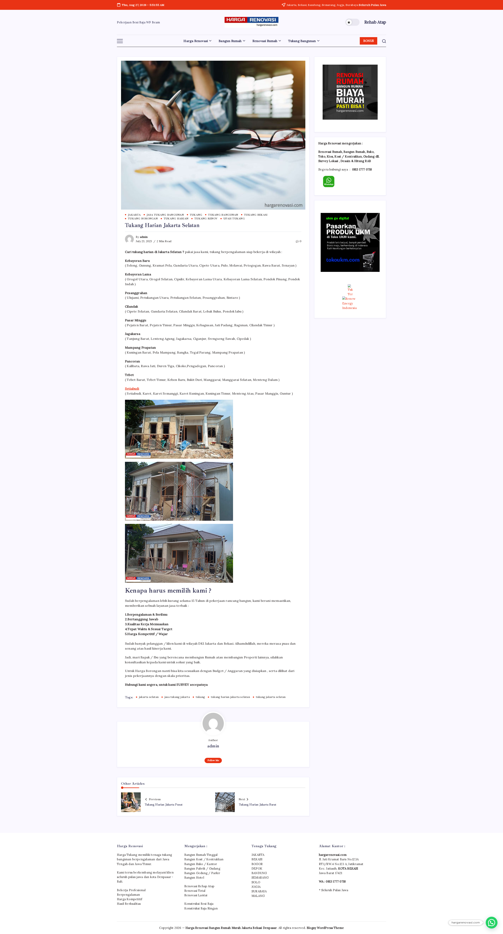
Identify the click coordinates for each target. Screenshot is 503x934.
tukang (200, 697)
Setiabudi (132, 388)
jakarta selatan (149, 697)
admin (144, 237)
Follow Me (213, 760)
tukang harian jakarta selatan (230, 697)
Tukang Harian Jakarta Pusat (164, 805)
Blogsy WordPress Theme (325, 928)
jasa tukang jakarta (177, 697)
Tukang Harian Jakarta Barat (257, 805)
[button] (352, 22)
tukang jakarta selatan (270, 697)
